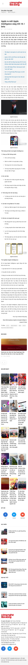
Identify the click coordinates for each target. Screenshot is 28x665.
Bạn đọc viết (4, 577)
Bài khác (4, 334)
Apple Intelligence (14, 325)
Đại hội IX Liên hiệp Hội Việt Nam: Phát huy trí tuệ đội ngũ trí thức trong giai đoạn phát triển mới (4, 445)
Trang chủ (3, 12)
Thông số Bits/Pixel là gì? (10, 82)
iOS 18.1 (7, 325)
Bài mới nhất (5, 369)
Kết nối (3, 508)
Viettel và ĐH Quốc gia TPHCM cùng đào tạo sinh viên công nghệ (13, 443)
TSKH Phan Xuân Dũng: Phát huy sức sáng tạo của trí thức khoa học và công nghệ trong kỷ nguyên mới (13, 497)
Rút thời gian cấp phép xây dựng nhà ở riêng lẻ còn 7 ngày (13, 417)
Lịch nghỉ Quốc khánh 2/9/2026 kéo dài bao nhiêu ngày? (22, 389)
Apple (20, 325)
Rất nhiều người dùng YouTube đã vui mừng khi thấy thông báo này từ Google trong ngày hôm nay (22, 419)
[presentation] (2, 362)
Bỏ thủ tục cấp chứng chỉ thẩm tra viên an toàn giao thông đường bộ (13, 471)
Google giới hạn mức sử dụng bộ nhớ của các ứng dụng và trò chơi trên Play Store (4, 419)
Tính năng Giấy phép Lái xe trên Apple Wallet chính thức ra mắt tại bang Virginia (5, 391)
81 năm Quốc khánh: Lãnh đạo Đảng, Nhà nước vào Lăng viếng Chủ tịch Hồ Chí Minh (21, 496)
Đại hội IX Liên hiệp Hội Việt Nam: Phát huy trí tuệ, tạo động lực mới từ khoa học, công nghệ (14, 392)
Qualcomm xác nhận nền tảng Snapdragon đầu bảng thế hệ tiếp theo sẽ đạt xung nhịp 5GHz (12, 353)
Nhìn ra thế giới (11, 12)
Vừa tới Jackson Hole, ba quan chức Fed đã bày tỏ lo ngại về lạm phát (21, 471)
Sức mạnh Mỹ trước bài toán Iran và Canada (22, 441)
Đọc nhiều (4, 524)
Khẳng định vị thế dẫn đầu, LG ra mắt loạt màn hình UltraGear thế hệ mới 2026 (5, 471)
